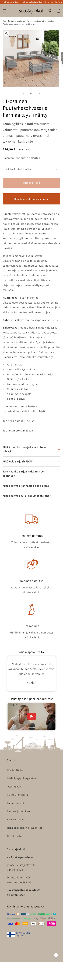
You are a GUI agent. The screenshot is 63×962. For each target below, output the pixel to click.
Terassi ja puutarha (16, 21)
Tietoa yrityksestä (17, 794)
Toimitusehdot (15, 803)
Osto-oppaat (14, 786)
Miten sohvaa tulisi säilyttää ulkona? (27, 496)
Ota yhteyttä (14, 836)
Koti (4, 21)
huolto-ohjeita (37, 411)
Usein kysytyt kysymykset (22, 778)
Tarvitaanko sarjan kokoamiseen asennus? (24, 474)
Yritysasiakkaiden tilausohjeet (24, 827)
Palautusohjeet (15, 819)
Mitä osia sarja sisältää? (18, 461)
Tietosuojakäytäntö (18, 811)
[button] (5, 11)
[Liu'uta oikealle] (39, 94)
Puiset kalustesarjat (35, 21)
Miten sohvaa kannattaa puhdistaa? (26, 486)
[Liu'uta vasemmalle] (23, 94)
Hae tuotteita (15, 770)
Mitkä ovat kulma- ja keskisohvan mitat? (25, 449)
